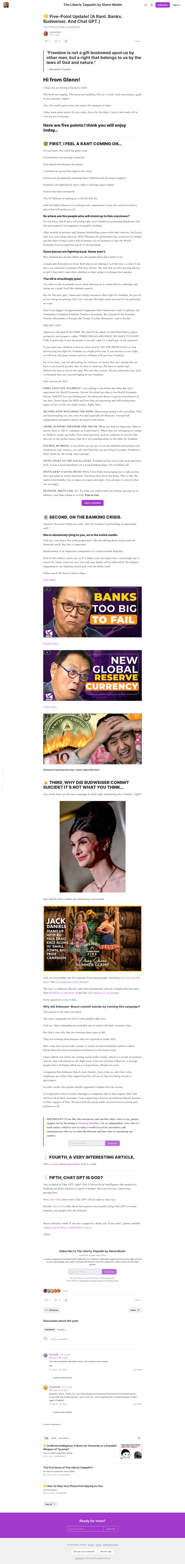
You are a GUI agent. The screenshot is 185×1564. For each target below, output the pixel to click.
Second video (50, 644)
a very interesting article (66, 1164)
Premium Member (88, 1123)
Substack (79, 1558)
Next (133, 1310)
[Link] (39, 79)
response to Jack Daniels (74, 982)
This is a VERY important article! (57, 1453)
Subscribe (163, 5)
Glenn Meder (55, 32)
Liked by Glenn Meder (60, 1358)
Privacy (91, 1544)
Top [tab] (46, 1438)
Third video (50, 707)
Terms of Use (105, 1278)
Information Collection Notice (92, 1280)
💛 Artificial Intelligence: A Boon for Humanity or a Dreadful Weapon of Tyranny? (80, 1447)
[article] (92, 1452)
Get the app (105, 1551)
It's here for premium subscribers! (59, 1471)
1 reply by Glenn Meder (62, 1378)
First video (49, 580)
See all (48, 1504)
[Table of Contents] (3, 782)
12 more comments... (52, 1424)
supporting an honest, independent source (67, 1227)
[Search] (145, 5)
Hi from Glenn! (50, 1489)
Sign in (176, 5)
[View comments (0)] (70, 1478)
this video (55, 1200)
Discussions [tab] (64, 1438)
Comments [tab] (49, 1329)
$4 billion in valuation (61, 993)
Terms (98, 1544)
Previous (53, 1310)
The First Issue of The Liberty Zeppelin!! (68, 1467)
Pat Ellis (52, 1354)
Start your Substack (85, 1551)
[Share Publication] (151, 5)
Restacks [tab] (61, 1329)
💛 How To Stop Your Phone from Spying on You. (73, 1486)
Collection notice (110, 1544)
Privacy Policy (113, 1280)
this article (59, 1206)
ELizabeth (53, 1387)
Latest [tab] (53, 1438)
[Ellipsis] (140, 1354)
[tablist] (55, 1329)
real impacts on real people (103, 993)
